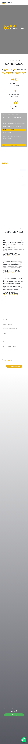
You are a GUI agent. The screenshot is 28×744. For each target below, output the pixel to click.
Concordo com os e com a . (14, 359)
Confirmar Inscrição (14, 366)
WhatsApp (14, 715)
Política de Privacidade (9, 360)
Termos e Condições (16, 359)
